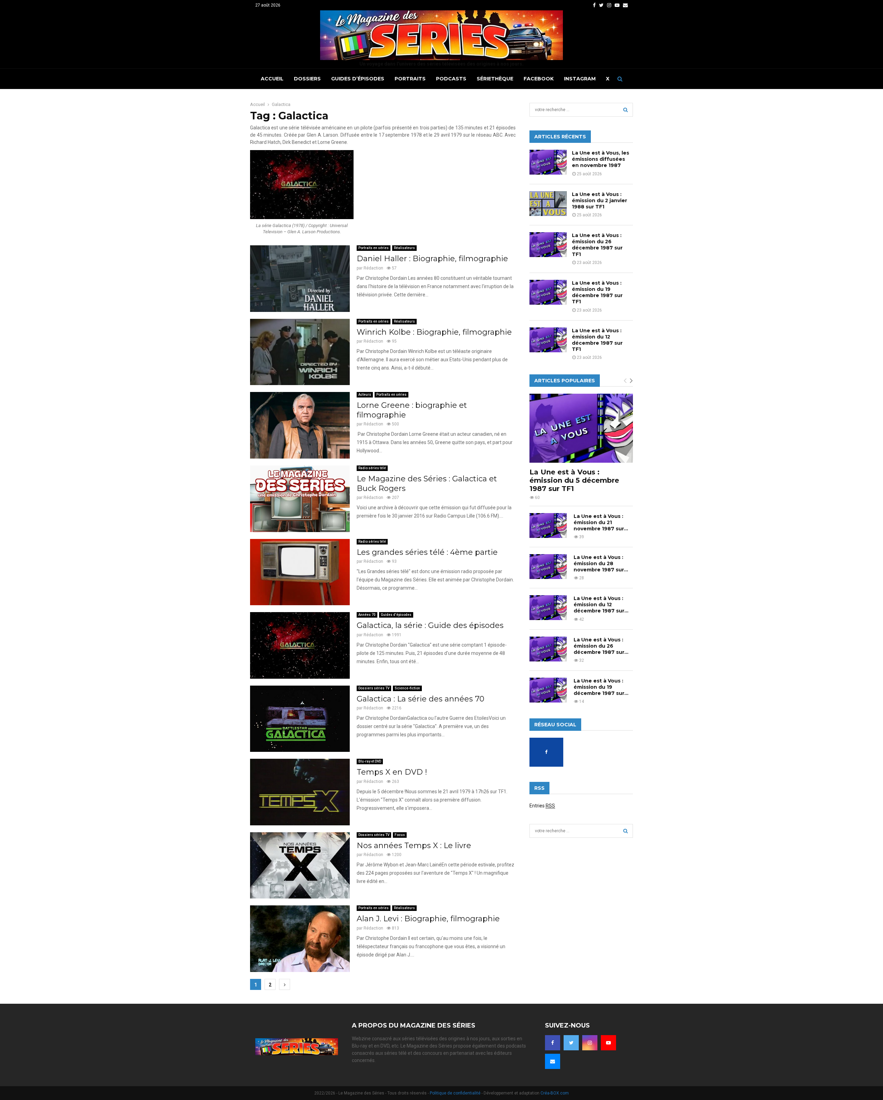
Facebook (539, 79)
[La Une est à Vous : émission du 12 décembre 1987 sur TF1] (548, 339)
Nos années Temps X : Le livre (414, 845)
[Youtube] (608, 1042)
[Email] (552, 1061)
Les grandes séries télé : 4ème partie (427, 552)
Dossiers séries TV (373, 688)
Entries (542, 805)
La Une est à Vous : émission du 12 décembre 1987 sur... (601, 604)
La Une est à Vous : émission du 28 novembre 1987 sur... (601, 563)
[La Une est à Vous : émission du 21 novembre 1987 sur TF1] (548, 525)
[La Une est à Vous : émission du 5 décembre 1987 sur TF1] (581, 428)
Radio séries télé (372, 468)
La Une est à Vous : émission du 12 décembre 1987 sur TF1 (597, 340)
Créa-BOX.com (554, 1093)
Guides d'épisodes (396, 615)
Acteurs (364, 394)
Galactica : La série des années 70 (420, 699)
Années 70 (367, 615)
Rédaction (373, 268)
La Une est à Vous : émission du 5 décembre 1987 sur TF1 (574, 480)
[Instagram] (589, 1042)
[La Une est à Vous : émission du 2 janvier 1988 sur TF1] (548, 203)
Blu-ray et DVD (369, 761)
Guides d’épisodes (357, 79)
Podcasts (451, 79)
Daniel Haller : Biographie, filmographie (432, 258)
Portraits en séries (373, 248)
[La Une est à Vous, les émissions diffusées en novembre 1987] (548, 162)
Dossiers (307, 79)
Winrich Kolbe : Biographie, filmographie (434, 332)
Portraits (410, 79)
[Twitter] (571, 1042)
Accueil (272, 79)
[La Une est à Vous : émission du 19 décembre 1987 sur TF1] (548, 292)
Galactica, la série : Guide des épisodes (430, 625)
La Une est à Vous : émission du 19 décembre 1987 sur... (601, 687)
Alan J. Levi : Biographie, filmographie (428, 918)
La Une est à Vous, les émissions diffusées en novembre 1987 (600, 159)
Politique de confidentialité (455, 1093)
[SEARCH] (625, 110)
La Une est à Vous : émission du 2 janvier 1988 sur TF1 (599, 200)
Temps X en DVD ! (392, 772)
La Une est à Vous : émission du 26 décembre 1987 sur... (601, 646)
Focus (400, 835)
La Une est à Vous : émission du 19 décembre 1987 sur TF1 (597, 292)
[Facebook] (552, 1042)
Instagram (580, 79)
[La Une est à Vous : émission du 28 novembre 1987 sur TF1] (548, 566)
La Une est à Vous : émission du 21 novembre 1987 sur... (601, 522)
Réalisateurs (404, 248)
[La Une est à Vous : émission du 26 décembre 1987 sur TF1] (548, 244)
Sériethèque (495, 79)
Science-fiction (407, 688)
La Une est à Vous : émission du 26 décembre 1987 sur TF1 (597, 244)
